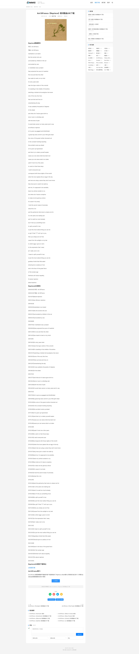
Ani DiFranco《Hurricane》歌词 (36, 613)
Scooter (99, 60)
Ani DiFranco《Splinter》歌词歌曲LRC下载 (39, 620)
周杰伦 (91, 48)
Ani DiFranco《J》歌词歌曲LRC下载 (66, 620)
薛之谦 (98, 53)
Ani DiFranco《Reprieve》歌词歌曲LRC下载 (55, 13)
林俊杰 (99, 48)
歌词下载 (97, 2)
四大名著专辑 (100, 69)
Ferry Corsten (100, 62)
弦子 (98, 55)
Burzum (107, 62)
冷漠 (90, 67)
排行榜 (103, 2)
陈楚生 (106, 55)
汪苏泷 (107, 48)
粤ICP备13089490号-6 (67, 649)
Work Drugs (92, 62)
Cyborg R (91, 53)
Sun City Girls (100, 67)
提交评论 (80, 634)
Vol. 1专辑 (107, 69)
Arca (90, 60)
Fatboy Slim (108, 58)
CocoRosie (91, 65)
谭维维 (99, 50)
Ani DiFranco (51, 599)
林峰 (90, 55)
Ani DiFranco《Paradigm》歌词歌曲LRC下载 (38, 606)
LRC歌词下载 (31, 567)
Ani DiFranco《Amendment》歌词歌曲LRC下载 (40, 616)
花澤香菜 (107, 67)
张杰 (98, 65)
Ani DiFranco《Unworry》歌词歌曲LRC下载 (68, 618)
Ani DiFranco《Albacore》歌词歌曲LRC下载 (39, 618)
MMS (31, 2)
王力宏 (106, 50)
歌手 (108, 2)
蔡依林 (91, 50)
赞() (56, 580)
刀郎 (106, 65)
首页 (91, 2)
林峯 (106, 53)
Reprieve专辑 (59, 599)
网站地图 (74, 649)
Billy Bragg (91, 69)
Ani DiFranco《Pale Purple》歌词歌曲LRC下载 (72, 606)
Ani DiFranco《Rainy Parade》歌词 (66, 616)
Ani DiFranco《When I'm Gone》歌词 (66, 613)
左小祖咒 (91, 58)
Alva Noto (107, 60)
